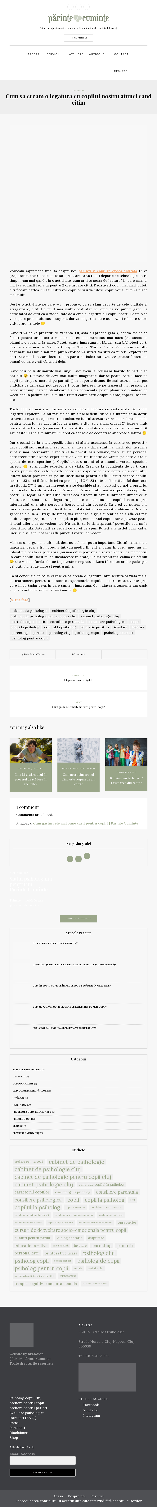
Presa (14, 1422)
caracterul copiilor (32, 1192)
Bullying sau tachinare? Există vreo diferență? (126, 780)
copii (134, 621)
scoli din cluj (95, 1268)
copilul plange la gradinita (60, 1222)
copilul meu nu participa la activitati (32, 1215)
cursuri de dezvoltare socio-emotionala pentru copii (70, 1230)
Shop (14, 1437)
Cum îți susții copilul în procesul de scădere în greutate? (31, 779)
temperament (68, 1276)
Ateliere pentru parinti (28, 1408)
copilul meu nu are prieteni (106, 1207)
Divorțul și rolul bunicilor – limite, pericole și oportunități (74, 964)
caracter (19, 1076)
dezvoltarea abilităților (78, 769)
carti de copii (22, 621)
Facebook (90, 1405)
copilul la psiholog (60, 627)
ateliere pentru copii (27, 1069)
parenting (78, 90)
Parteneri (17, 1427)
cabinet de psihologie (29, 610)
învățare (18, 1097)
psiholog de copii (118, 632)
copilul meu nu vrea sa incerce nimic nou (74, 1215)
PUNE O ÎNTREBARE (78, 919)
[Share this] (115, 654)
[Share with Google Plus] (127, 654)
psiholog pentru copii (29, 638)
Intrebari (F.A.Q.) (23, 1418)
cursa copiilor (127, 1222)
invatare (121, 627)
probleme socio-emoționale (32, 1111)
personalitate (27, 1253)
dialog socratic (69, 1238)
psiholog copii (87, 632)
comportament (126, 772)
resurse (38, 769)
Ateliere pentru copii (27, 1403)
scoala (78, 1268)
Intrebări (33, 54)
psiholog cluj (59, 632)
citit (41, 621)
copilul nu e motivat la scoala (28, 1222)
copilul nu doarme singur (111, 1215)
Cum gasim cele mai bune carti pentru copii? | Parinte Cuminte (85, 823)
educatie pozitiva (94, 627)
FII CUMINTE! (78, 38)
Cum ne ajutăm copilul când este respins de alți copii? (78, 779)
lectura (138, 627)
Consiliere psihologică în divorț (55, 943)
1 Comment (78, 654)
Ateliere (76, 54)
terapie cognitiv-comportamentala (46, 1283)
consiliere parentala (67, 621)
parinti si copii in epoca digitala (107, 271)
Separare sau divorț (26, 1133)
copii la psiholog (25, 627)
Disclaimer (19, 1432)
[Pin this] (133, 654)
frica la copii (61, 1245)
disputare (96, 1238)
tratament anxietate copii (95, 1283)
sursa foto (19, 600)
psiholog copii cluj (62, 1260)
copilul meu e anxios (75, 1207)
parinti (38, 632)
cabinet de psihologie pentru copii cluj (43, 616)
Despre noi (77, 1496)
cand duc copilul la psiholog (101, 1184)
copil (132, 1199)
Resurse (121, 71)
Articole (96, 54)
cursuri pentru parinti (33, 1238)
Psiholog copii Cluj (25, 1398)
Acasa (58, 1496)
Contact (121, 54)
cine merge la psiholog (72, 1192)
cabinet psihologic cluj (100, 616)
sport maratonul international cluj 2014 (34, 1275)
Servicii (53, 54)
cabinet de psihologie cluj (73, 610)
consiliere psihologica (107, 621)
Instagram (91, 1415)
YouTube (90, 1410)
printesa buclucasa (61, 1253)
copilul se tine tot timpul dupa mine (95, 1222)
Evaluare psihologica (27, 1413)
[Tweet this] (121, 654)
